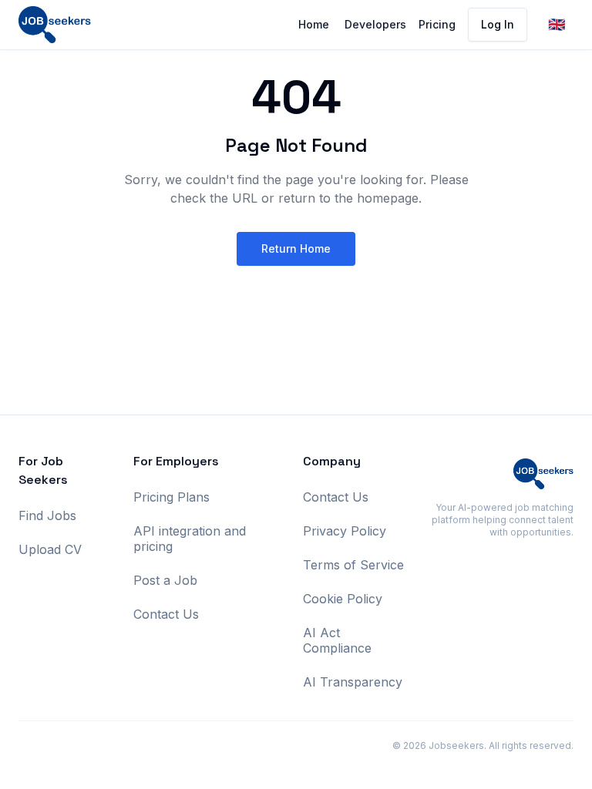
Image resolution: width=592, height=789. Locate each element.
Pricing (437, 24)
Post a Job (165, 580)
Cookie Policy (342, 598)
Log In (497, 24)
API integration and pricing (189, 538)
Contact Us (166, 614)
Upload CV (50, 549)
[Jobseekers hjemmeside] (54, 24)
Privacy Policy (344, 531)
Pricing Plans (171, 497)
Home (313, 24)
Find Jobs (47, 515)
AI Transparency (352, 682)
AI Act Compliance (337, 640)
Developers (375, 24)
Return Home (296, 248)
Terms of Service (353, 564)
